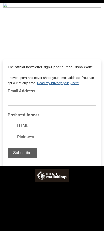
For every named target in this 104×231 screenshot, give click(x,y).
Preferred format (23, 115)
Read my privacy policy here (58, 83)
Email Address (23, 90)
